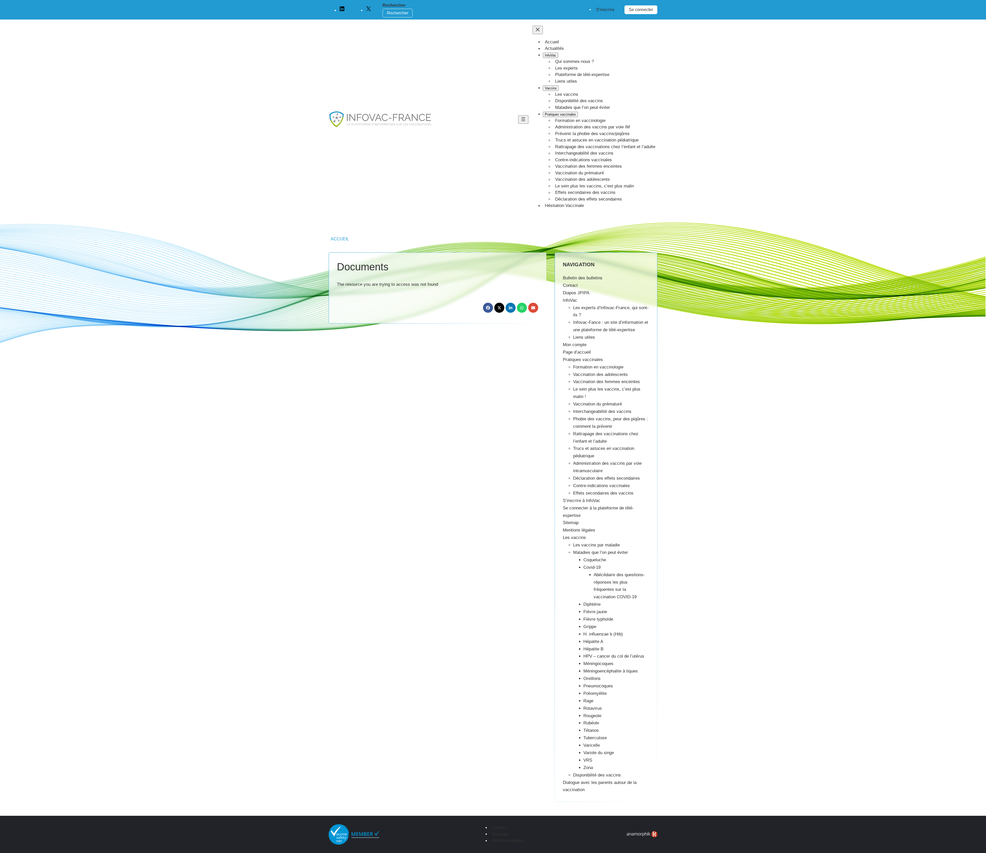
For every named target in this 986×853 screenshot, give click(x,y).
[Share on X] (499, 308)
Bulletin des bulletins (582, 278)
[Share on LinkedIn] (511, 308)
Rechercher (394, 5)
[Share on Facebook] (488, 308)
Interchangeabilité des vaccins (602, 411)
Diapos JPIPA (576, 292)
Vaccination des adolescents (600, 374)
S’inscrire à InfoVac (581, 500)
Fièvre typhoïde (598, 619)
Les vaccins (574, 537)
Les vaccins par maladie (596, 545)
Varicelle (591, 745)
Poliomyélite (595, 693)
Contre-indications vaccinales (601, 485)
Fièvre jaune (595, 611)
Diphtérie (592, 604)
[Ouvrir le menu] (523, 119)
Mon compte (574, 344)
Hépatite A (593, 641)
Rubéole (591, 723)
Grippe (589, 626)
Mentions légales (579, 530)
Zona (588, 767)
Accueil (340, 239)
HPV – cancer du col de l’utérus (613, 656)
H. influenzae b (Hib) (603, 634)
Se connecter (641, 9)
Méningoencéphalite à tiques (610, 671)
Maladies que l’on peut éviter (600, 552)
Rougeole (592, 715)
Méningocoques (598, 663)
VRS (587, 760)
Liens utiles (584, 337)
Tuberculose (595, 737)
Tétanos (591, 730)
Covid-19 (592, 567)
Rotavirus (592, 708)
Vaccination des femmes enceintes (606, 381)
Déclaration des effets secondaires (606, 478)
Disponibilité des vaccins (597, 775)
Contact (570, 285)
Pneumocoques (598, 686)
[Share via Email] (533, 308)
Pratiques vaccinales (583, 359)
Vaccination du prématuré (597, 404)
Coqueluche (594, 559)
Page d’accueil (577, 352)
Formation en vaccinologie (598, 367)
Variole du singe (598, 752)
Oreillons (592, 678)
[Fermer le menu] (538, 30)
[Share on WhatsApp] (522, 308)
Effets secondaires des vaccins (603, 493)
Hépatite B (593, 649)
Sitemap (571, 522)
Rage (588, 700)
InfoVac (570, 300)
